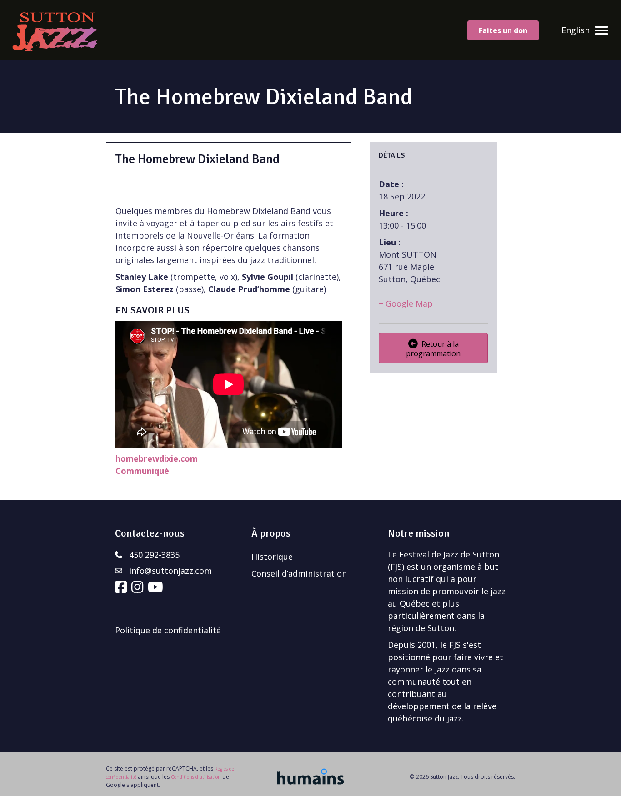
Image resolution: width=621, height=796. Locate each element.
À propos (270, 533)
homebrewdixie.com (156, 458)
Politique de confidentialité (168, 630)
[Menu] (601, 30)
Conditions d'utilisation (196, 777)
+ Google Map (406, 303)
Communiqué (142, 470)
